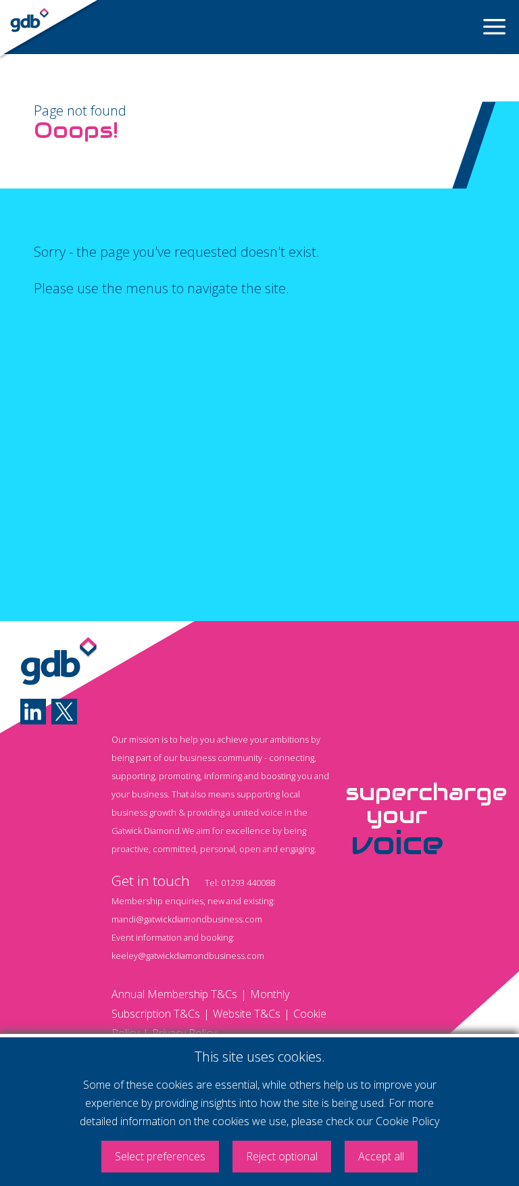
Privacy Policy (184, 1033)
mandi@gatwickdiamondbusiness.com (187, 919)
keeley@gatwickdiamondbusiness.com (188, 955)
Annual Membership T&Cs (174, 994)
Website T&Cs (246, 1013)
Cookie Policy (407, 1121)
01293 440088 (248, 882)
